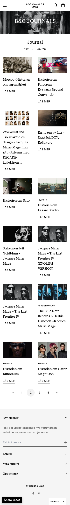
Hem (26, 48)
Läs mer (9, 91)
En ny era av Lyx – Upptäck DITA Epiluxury (51, 138)
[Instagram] (39, 493)
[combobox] (57, 501)
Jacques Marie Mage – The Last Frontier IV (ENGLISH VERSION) (50, 258)
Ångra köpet (12, 500)
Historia (42, 200)
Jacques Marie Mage (14, 132)
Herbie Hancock (46, 306)
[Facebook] (33, 493)
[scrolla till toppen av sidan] (63, 485)
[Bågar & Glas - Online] (35, 5)
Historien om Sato (16, 201)
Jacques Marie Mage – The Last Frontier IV (15, 311)
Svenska (54, 501)
